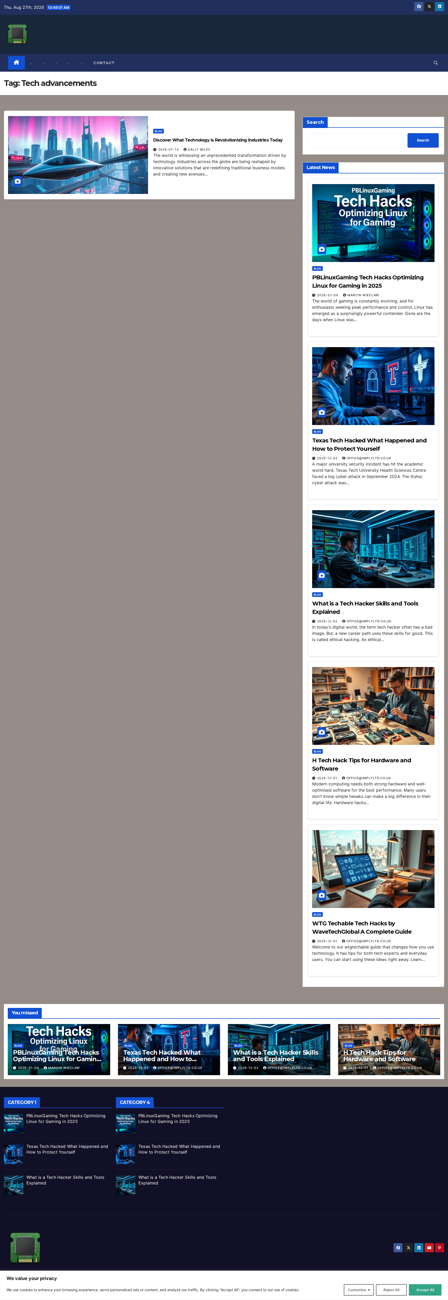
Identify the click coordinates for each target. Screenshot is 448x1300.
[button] (436, 62)
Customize (357, 1290)
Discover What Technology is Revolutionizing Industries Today (218, 140)
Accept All (425, 1290)
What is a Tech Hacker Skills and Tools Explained (275, 1056)
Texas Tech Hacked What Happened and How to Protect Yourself (162, 1059)
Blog (158, 131)
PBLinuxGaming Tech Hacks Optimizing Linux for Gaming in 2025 (57, 1059)
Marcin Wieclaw (363, 295)
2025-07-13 (169, 149)
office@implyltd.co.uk (369, 458)
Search (315, 122)
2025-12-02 (328, 458)
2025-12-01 (327, 778)
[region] (224, 1285)
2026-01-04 (328, 295)
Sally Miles (199, 149)
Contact (104, 62)
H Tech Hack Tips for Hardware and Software (379, 1056)
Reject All (391, 1290)
